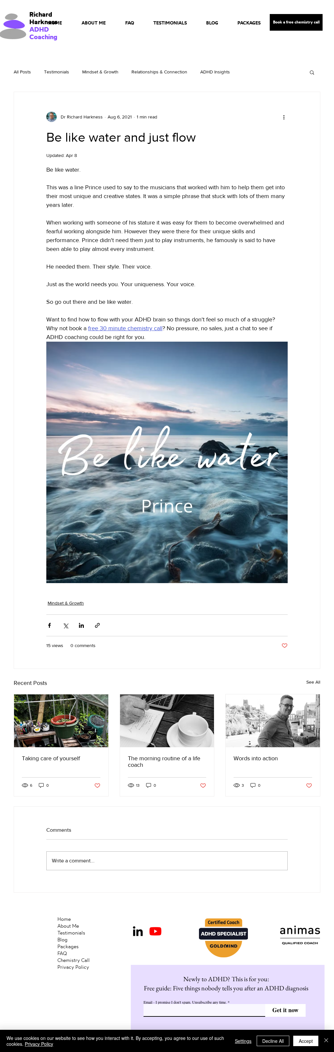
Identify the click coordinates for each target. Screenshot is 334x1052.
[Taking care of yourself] (61, 720)
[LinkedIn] (138, 931)
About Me (68, 926)
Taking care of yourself (51, 758)
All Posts (22, 71)
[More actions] (284, 117)
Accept (306, 1041)
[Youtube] (155, 931)
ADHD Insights (215, 71)
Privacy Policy (73, 967)
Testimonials (56, 71)
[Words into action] (273, 720)
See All (313, 682)
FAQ (62, 953)
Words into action (256, 758)
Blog (62, 939)
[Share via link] (97, 625)
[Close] (326, 1041)
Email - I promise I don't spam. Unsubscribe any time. (185, 1002)
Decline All (273, 1041)
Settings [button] (243, 1041)
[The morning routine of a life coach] (167, 720)
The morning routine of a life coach (164, 761)
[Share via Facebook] (49, 625)
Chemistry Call (73, 960)
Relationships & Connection (159, 71)
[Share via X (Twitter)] (65, 625)
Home (64, 919)
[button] (312, 72)
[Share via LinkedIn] (81, 625)
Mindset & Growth (100, 71)
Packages (68, 946)
